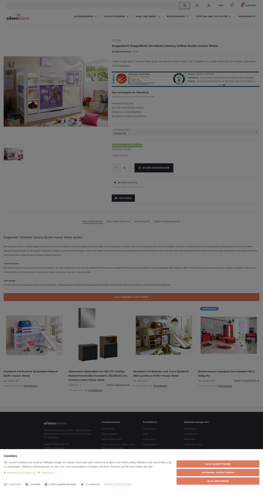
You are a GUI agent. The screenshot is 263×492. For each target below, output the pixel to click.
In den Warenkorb (156, 167)
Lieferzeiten (108, 428)
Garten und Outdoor (212, 16)
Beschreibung (92, 221)
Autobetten (190, 428)
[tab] (93, 221)
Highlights (142, 221)
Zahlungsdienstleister (63, 484)
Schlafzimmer (115, 16)
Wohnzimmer (84, 16)
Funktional (93, 484)
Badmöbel (189, 439)
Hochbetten (190, 434)
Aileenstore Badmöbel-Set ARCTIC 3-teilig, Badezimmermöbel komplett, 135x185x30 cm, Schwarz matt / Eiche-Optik (98, 375)
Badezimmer (176, 16)
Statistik (35, 484)
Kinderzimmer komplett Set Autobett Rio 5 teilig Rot (226, 373)
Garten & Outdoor (193, 444)
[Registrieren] (209, 5)
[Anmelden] (197, 5)
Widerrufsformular (111, 439)
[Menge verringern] (130, 167)
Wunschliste (127, 182)
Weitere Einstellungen (118, 484)
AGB (145, 434)
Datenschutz (150, 439)
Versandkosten (137, 187)
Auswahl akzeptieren (218, 472)
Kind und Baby (146, 16)
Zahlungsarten (109, 434)
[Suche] (184, 5)
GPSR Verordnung (167, 221)
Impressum (149, 428)
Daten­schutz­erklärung (21, 472)
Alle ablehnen (218, 481)
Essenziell (15, 484)
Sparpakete (247, 16)
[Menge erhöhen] (124, 167)
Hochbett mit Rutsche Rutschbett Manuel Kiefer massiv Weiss (31, 373)
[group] (99, 335)
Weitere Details (119, 221)
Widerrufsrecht (151, 444)
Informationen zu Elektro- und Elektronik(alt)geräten (118, 446)
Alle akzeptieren (218, 464)
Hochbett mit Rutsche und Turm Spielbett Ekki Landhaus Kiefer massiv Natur (161, 373)
